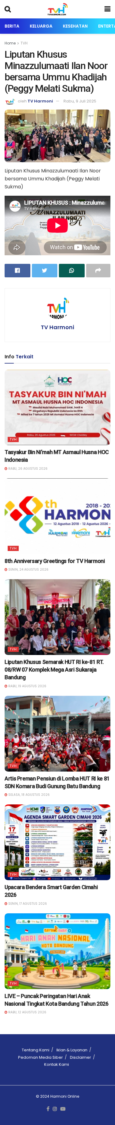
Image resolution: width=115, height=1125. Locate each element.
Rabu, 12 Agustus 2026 (26, 1012)
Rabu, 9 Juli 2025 (79, 101)
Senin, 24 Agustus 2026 (27, 569)
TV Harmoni (40, 101)
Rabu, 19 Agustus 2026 (26, 686)
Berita (12, 26)
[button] (57, 136)
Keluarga (41, 26)
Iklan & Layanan (71, 1050)
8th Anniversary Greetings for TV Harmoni (55, 561)
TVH (24, 43)
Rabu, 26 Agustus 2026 (27, 468)
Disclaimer (80, 1057)
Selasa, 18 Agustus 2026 (28, 794)
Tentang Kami (35, 1050)
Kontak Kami (56, 1064)
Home (10, 43)
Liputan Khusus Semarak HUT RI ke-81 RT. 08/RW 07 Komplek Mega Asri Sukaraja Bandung (54, 669)
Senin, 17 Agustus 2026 (27, 903)
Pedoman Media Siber (40, 1057)
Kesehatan (75, 26)
